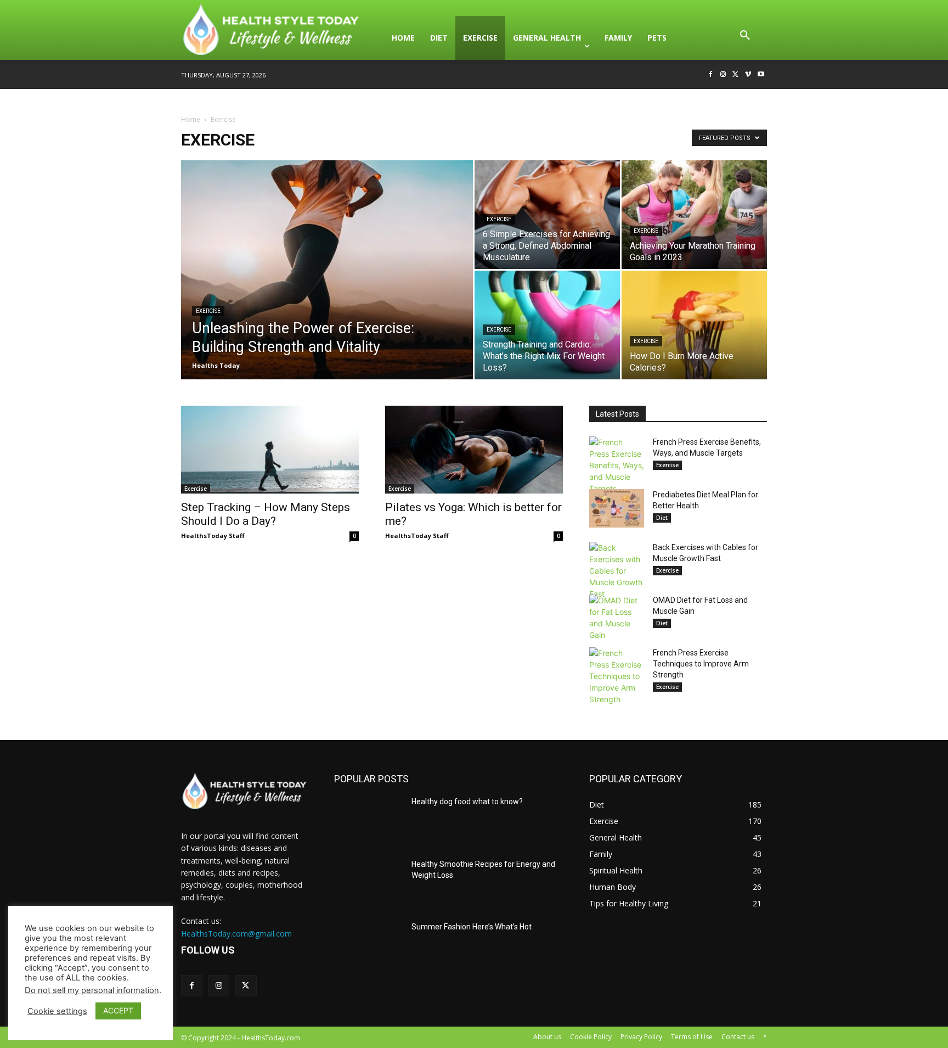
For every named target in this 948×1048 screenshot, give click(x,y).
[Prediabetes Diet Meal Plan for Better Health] (616, 508)
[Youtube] (760, 75)
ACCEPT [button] (118, 1010)
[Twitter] (736, 75)
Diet (662, 518)
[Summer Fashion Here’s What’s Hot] (368, 946)
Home (190, 119)
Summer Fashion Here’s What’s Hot (471, 926)
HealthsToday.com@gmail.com (236, 933)
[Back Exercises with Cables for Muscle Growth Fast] (616, 570)
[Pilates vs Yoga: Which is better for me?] (474, 450)
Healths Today (216, 365)
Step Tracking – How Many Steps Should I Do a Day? (265, 514)
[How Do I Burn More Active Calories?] (694, 325)
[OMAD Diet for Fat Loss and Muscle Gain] (616, 618)
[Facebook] (710, 75)
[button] (745, 38)
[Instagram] (723, 75)
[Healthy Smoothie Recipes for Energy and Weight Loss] (368, 883)
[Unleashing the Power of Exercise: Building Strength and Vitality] (327, 287)
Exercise (208, 311)
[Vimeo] (748, 75)
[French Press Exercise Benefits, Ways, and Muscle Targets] (616, 465)
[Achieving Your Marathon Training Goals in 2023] (694, 214)
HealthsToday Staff (213, 535)
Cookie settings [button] (57, 1011)
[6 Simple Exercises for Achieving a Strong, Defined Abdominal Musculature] (547, 214)
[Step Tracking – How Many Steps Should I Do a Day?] (270, 450)
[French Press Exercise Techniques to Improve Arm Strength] (616, 676)
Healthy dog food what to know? (467, 801)
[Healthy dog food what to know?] (368, 821)
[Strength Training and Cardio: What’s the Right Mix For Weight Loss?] (547, 325)
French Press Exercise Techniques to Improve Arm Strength (701, 663)
